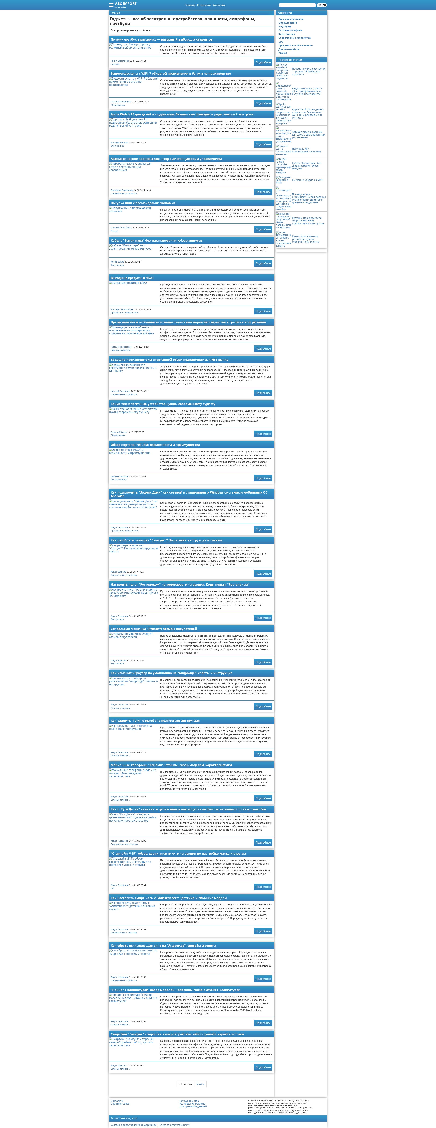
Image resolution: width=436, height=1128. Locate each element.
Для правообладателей (193, 1106)
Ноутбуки (115, 64)
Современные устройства (124, 193)
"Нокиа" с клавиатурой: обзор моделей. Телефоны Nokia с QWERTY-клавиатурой (175, 990)
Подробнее (263, 62)
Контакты (219, 5)
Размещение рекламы (193, 1103)
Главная (190, 5)
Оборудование (118, 105)
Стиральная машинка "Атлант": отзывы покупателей (154, 629)
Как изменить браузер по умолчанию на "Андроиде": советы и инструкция (171, 673)
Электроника (117, 145)
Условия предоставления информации (134, 1124)
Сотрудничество (189, 1101)
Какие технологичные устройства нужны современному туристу (163, 404)
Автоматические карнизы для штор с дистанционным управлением (166, 159)
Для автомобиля (119, 479)
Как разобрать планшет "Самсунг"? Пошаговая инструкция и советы (166, 540)
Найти (322, 5)
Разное (114, 230)
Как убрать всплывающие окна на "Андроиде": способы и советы (163, 945)
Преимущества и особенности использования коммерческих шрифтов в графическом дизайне (188, 322)
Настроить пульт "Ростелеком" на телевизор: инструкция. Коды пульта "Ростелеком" (180, 584)
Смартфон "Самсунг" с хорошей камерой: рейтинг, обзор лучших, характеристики (177, 1034)
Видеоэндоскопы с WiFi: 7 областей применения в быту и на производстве (171, 73)
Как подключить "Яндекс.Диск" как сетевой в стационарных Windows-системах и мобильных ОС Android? (189, 494)
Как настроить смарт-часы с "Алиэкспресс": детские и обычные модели (169, 898)
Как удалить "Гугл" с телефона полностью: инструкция (155, 721)
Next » (200, 1084)
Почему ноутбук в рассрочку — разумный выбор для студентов (162, 39)
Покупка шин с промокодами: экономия (143, 203)
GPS (113, 888)
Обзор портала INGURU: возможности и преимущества (155, 445)
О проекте (204, 5)
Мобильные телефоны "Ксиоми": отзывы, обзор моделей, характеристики (171, 765)
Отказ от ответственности (174, 1124)
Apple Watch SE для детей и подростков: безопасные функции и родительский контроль (182, 114)
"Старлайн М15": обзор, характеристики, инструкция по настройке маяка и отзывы (178, 853)
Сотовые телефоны (120, 707)
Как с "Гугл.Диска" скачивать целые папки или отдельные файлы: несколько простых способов (188, 809)
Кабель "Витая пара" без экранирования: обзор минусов (156, 240)
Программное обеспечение (124, 312)
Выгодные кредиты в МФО (132, 278)
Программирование (121, 350)
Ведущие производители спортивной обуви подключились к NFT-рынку (169, 360)
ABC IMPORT (126, 3)
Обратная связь (120, 1103)
